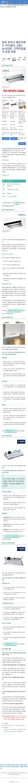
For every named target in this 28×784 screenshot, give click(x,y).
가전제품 (5, 5)
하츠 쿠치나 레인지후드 (14, 310)
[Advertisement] (14, 24)
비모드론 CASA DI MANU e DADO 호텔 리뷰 (15, 729)
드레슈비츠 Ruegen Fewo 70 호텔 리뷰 (13, 731)
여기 (17, 202)
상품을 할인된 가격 (11, 430)
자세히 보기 (5, 138)
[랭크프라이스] (6, 2)
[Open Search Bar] (20, 2)
